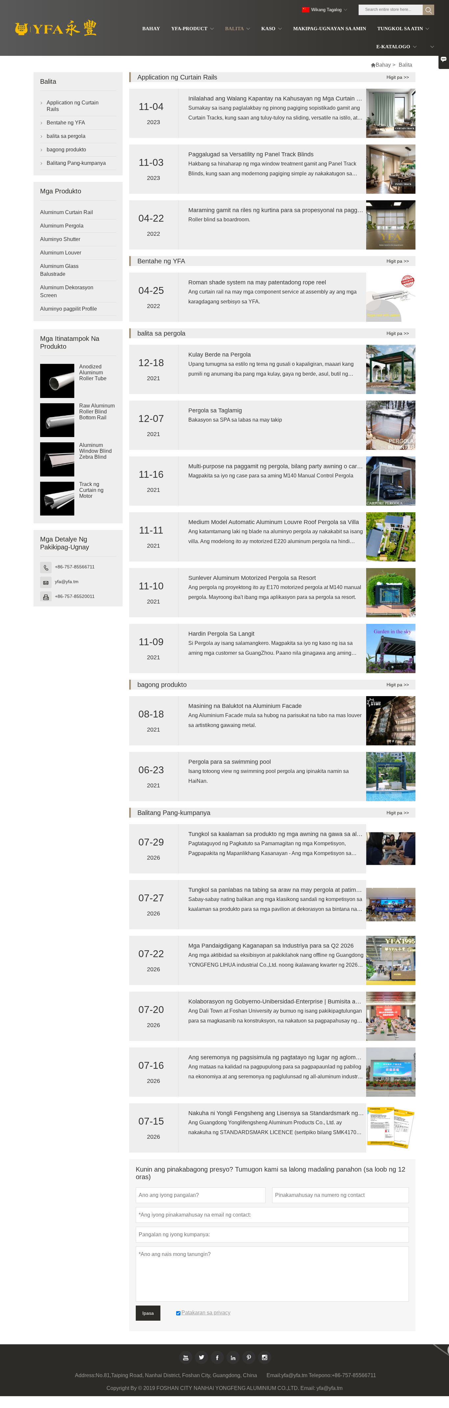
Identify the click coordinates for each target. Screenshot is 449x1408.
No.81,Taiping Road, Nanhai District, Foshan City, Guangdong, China (176, 1375)
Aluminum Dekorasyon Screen (66, 291)
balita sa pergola (66, 136)
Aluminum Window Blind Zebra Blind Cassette (95, 454)
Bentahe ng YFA (66, 122)
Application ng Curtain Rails (73, 106)
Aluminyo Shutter (60, 239)
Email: (274, 1375)
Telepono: (320, 1375)
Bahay (383, 65)
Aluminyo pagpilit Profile (68, 309)
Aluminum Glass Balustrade (59, 270)
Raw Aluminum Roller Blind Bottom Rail (97, 412)
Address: (85, 1375)
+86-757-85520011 (75, 596)
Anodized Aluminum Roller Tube (92, 372)
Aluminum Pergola (61, 226)
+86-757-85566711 (75, 566)
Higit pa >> (398, 77)
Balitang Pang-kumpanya (76, 163)
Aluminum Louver (60, 252)
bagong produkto (66, 149)
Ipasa (148, 1313)
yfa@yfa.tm (67, 581)
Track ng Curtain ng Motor (91, 490)
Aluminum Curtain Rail (66, 212)
